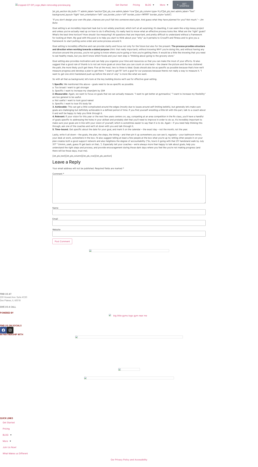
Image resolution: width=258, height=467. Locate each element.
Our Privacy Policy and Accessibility (129, 459)
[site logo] (129, 270)
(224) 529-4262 (7, 310)
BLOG (148, 4)
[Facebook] (3, 330)
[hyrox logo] (129, 395)
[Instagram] (10, 330)
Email (55, 219)
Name (55, 208)
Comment (58, 174)
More (162, 4)
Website (56, 229)
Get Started (122, 4)
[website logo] (42, 5)
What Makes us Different (15, 453)
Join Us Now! (9, 447)
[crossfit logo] (129, 372)
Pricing (136, 4)
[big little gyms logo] (129, 317)
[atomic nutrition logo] (129, 352)
